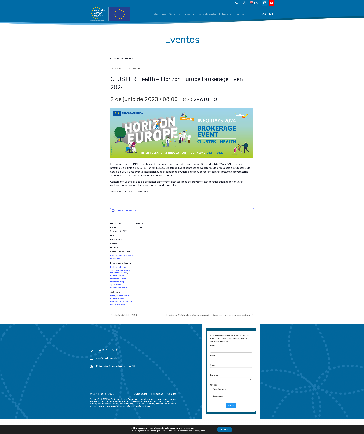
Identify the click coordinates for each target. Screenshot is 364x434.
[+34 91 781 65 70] (93, 350)
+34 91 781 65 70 (107, 350)
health (124, 272)
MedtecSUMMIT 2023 (125, 315)
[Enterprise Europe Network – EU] (93, 366)
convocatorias (116, 270)
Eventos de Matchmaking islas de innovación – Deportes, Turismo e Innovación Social (208, 315)
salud (124, 287)
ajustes (201, 431)
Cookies (171, 394)
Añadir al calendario (126, 210)
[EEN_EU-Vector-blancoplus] (110, 14)
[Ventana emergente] (244, 3)
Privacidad (157, 394)
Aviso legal (140, 394)
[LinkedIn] (265, 3)
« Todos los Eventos (121, 58)
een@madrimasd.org (108, 358)
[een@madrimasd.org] (93, 358)
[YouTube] (271, 3)
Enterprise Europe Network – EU (115, 366)
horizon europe (117, 275)
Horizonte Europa (118, 278)
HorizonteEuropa (118, 281)
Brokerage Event (117, 255)
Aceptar (224, 429)
